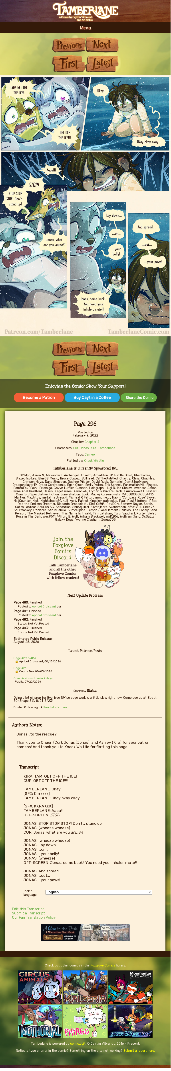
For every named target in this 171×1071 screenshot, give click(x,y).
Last (102, 63)
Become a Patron (39, 397)
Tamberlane (106, 448)
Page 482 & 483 (25, 658)
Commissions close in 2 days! (33, 678)
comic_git (78, 1044)
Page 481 (20, 668)
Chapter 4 (92, 442)
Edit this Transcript (28, 909)
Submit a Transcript (28, 913)
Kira (93, 448)
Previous (68, 44)
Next (102, 44)
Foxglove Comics (102, 965)
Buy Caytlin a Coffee (92, 397)
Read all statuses (55, 707)
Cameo (90, 454)
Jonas (84, 448)
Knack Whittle (94, 461)
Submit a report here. (139, 1051)
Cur (75, 448)
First (68, 63)
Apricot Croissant (44, 606)
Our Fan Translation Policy (34, 917)
